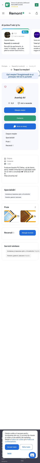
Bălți (3, 459)
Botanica (4, 461)
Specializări (10, 138)
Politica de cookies (17, 439)
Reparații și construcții (18, 66)
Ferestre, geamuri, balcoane (18, 256)
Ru (30, 13)
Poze (8, 142)
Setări (9, 453)
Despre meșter (11, 134)
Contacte (20, 118)
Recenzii (10, 145)
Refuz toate (26, 447)
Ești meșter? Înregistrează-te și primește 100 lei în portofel (20, 75)
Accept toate (12, 447)
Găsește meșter (20, 110)
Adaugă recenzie (27, 233)
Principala (4, 66)
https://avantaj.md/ (10, 176)
